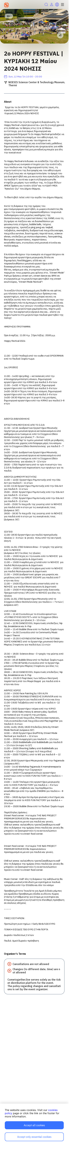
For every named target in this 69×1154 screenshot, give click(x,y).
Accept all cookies (34, 1125)
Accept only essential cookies (34, 1136)
